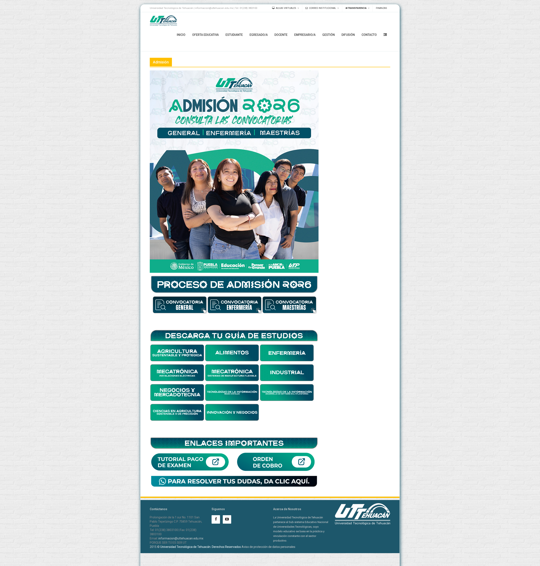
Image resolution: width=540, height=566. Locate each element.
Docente (281, 34)
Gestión (328, 34)
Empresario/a (305, 34)
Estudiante (234, 34)
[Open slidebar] (385, 34)
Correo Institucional (322, 8)
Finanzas (381, 8)
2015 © (155, 547)
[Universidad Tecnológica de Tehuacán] (163, 20)
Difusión (348, 34)
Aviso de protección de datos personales (268, 547)
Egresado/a (259, 34)
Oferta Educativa (205, 34)
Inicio (181, 34)
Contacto (369, 34)
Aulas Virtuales (286, 8)
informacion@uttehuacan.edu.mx (180, 538)
